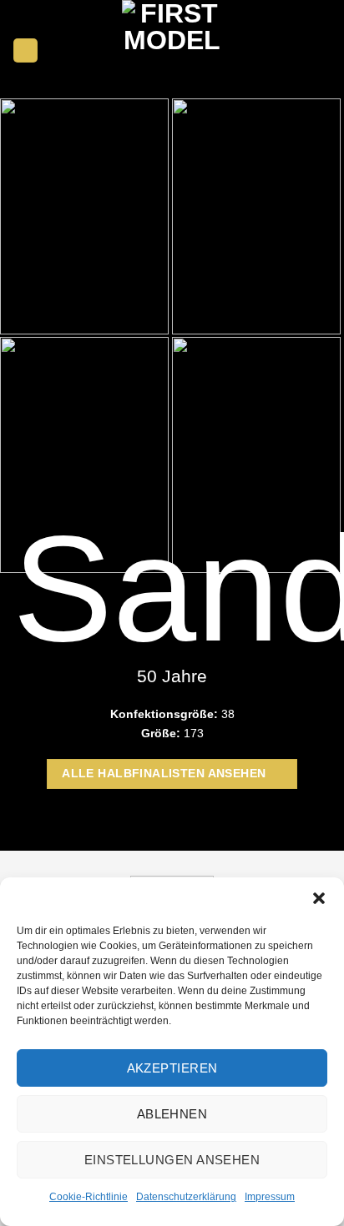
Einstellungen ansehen (172, 1160)
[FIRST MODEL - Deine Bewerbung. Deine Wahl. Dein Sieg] (172, 50)
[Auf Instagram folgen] (302, 50)
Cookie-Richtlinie (88, 1197)
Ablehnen (172, 1114)
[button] (319, 898)
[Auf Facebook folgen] (282, 50)
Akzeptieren (172, 1068)
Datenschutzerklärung (186, 1197)
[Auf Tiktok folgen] (322, 50)
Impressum (270, 1197)
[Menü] (25, 50)
